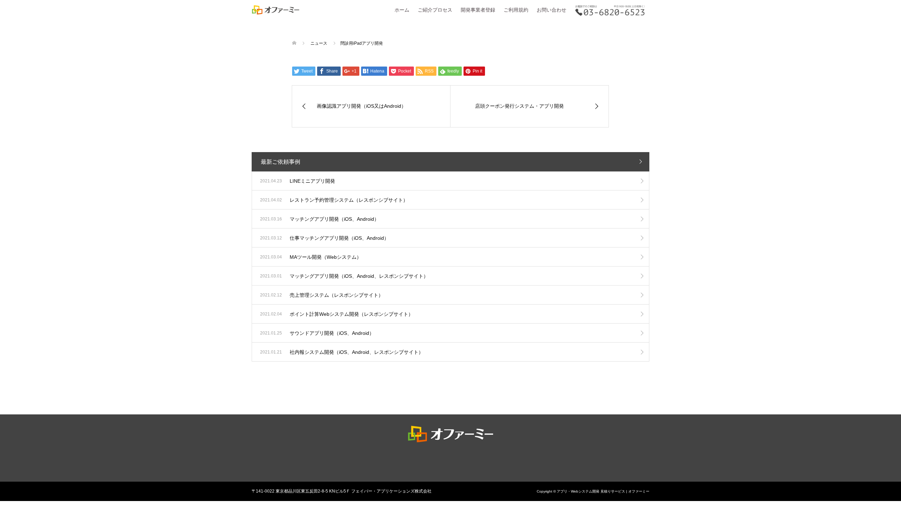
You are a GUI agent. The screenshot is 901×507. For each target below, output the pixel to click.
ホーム (402, 10)
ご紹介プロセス (435, 10)
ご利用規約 (516, 10)
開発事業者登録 (478, 10)
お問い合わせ (551, 10)
